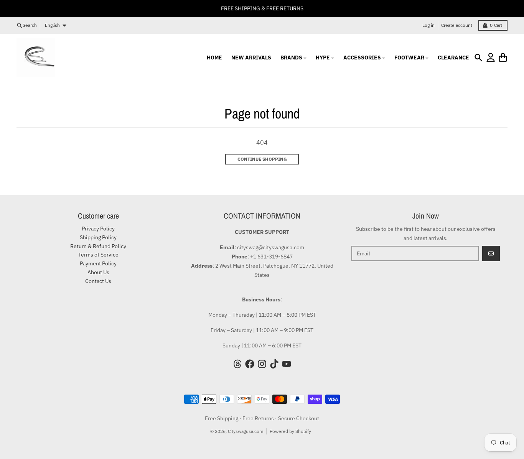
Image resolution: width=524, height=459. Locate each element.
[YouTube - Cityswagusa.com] (286, 364)
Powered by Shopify (290, 431)
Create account (456, 25)
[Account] (490, 57)
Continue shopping (262, 159)
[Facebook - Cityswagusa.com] (249, 364)
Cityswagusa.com (245, 431)
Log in (428, 25)
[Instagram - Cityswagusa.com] (262, 364)
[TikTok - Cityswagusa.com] (274, 364)
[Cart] (503, 57)
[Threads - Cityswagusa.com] (237, 364)
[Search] (478, 57)
